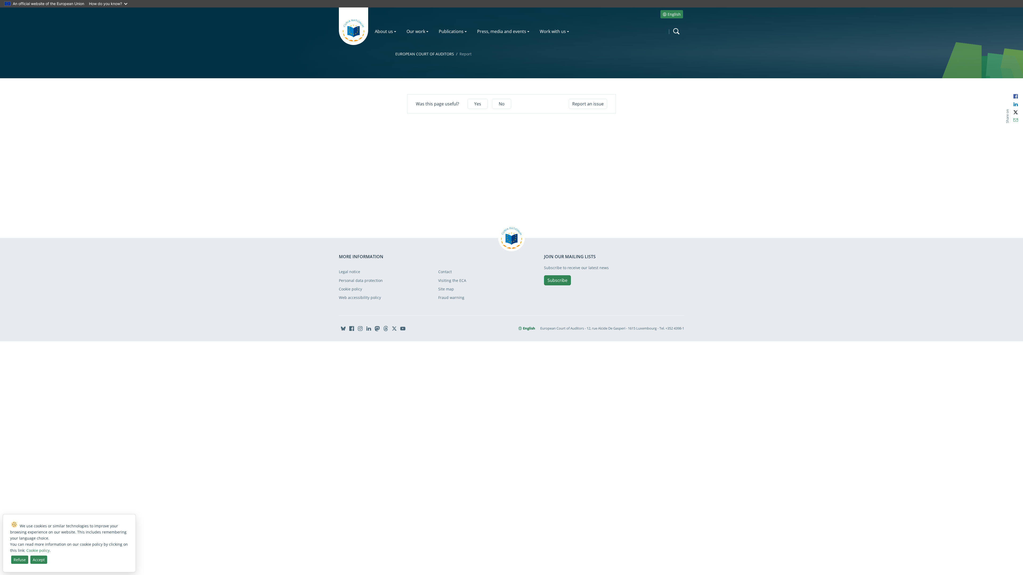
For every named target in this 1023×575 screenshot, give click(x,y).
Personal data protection (361, 280)
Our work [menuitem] (416, 31)
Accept (39, 559)
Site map (446, 288)
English (674, 14)
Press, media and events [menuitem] (501, 31)
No (502, 104)
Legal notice (349, 271)
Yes (477, 104)
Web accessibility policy (360, 297)
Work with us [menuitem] (553, 31)
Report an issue (588, 104)
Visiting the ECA (452, 280)
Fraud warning (451, 297)
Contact (445, 271)
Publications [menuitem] (451, 31)
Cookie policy (350, 288)
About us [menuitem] (384, 31)
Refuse (20, 559)
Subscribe (557, 280)
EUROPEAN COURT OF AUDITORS (424, 53)
